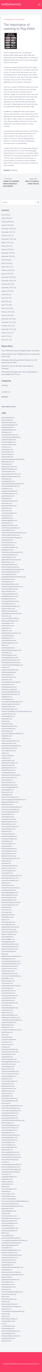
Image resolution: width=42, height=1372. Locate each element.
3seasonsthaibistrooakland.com (12, 733)
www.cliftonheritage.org (10, 1159)
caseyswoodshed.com (9, 1022)
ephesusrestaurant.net (9, 1221)
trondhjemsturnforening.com (11, 1243)
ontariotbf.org (6, 479)
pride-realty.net (7, 1277)
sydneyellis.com (7, 697)
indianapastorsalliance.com (11, 1017)
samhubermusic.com (8, 1338)
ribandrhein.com (7, 719)
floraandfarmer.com (8, 579)
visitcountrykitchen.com (10, 932)
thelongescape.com (8, 922)
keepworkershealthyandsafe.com (13, 484)
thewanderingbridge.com (10, 893)
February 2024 (6, 270)
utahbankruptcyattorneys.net (12, 613)
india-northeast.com (8, 591)
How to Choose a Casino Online (32, 181)
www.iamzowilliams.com (10, 1204)
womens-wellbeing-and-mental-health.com (17, 711)
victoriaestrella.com (8, 993)
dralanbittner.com (8, 638)
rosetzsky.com (6, 861)
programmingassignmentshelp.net (13, 459)
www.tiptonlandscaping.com (11, 1169)
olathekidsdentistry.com (10, 657)
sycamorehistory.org (8, 1196)
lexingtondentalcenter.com (11, 694)
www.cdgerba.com (8, 1235)
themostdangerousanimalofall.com (14, 799)
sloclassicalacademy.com (10, 812)
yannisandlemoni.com (9, 640)
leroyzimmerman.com (9, 1294)
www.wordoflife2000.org (10, 618)
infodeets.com (6, 432)
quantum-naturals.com (9, 1253)
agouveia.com (6, 1309)
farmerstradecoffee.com (10, 1074)
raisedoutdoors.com (8, 608)
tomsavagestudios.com (10, 709)
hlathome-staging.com (9, 689)
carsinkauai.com (7, 1270)
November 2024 (7, 256)
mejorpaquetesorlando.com (11, 662)
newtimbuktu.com (8, 452)
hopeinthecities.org (8, 765)
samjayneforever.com (9, 1260)
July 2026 (5, 215)
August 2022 (6, 333)
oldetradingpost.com (9, 557)
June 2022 (5, 340)
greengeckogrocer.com (9, 687)
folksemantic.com (8, 626)
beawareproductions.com (10, 878)
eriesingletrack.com (8, 648)
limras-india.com (7, 420)
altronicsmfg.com (8, 454)
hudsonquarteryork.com (10, 1230)
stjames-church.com (8, 868)
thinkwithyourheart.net (9, 611)
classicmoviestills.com (9, 777)
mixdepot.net (6, 1191)
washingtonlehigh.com (9, 1177)
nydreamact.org (7, 489)
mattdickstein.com (8, 1084)
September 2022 (7, 329)
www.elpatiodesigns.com (10, 1228)
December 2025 (7, 229)
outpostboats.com (8, 760)
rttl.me (4, 1324)
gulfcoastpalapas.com (9, 1059)
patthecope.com (7, 1032)
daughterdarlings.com (9, 430)
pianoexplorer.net (7, 1208)
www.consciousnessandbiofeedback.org (15, 1201)
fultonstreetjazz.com (9, 542)
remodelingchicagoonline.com (12, 1164)
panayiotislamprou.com (9, 525)
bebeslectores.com (8, 562)
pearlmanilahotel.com (9, 506)
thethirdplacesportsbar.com (11, 1218)
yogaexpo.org (6, 738)
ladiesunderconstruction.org (11, 560)
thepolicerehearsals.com (10, 802)
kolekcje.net (6, 721)
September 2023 (7, 288)
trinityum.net (6, 1213)
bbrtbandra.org (7, 498)
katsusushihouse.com (9, 853)
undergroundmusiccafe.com (11, 1336)
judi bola (5, 397)
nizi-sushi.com (6, 910)
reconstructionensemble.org (11, 976)
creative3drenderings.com (10, 1071)
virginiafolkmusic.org (8, 714)
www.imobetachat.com (9, 1081)
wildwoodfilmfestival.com (11, 535)
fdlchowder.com (7, 1150)
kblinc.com (5, 645)
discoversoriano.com (8, 782)
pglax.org (5, 954)
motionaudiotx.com (8, 1321)
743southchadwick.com (10, 589)
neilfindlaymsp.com (8, 1000)
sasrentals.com (7, 680)
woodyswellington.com (10, 1223)
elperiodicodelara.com (9, 422)
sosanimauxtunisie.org (9, 513)
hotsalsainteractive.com (10, 435)
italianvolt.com (7, 631)
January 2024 (6, 274)
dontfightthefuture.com (10, 596)
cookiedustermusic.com (9, 973)
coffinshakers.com (8, 885)
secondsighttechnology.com (11, 682)
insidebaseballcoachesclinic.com (12, 1267)
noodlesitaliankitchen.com (10, 486)
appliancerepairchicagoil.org (11, 476)
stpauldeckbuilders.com (10, 1137)
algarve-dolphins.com (9, 934)
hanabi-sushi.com (7, 1181)
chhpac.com (5, 1316)
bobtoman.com (7, 511)
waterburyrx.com (7, 1010)
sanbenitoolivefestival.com (11, 775)
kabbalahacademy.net (9, 672)
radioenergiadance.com (9, 520)
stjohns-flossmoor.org (9, 968)
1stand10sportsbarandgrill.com (12, 665)
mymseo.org (6, 1314)
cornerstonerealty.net (9, 1199)
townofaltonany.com (9, 951)
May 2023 (5, 301)
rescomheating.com (8, 1326)
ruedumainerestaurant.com (11, 858)
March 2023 (6, 308)
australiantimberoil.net (9, 564)
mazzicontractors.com (9, 1216)
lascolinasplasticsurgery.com (11, 1157)
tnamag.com (6, 1047)
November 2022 (7, 322)
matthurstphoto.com (9, 1262)
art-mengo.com (7, 912)
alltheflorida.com (7, 1265)
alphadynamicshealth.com (10, 1279)
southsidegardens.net (9, 1211)
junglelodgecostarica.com (10, 927)
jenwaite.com (6, 1289)
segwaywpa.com (7, 1057)
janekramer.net (7, 907)
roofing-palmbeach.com (10, 594)
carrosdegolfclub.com (9, 574)
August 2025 (6, 242)
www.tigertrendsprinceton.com (12, 1106)
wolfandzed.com (7, 1184)
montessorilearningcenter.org (12, 1255)
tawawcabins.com (8, 623)
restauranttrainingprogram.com (12, 702)
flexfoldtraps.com (8, 1123)
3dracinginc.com (7, 795)
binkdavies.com (7, 831)
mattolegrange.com (8, 924)
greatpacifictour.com (9, 990)
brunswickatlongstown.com (11, 902)
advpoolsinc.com (7, 1013)
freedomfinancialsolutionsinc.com (13, 1120)
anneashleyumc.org (8, 1133)
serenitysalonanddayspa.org (11, 437)
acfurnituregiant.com (9, 442)
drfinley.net (5, 1297)
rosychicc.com (6, 758)
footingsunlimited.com (9, 1140)
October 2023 (6, 284)
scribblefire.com (7, 736)
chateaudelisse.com (8, 530)
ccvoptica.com (6, 1174)
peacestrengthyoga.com (10, 1118)
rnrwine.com (6, 1301)
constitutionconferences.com (12, 1030)
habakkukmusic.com (8, 1091)
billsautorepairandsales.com (11, 1250)
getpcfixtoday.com (8, 496)
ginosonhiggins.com (8, 939)
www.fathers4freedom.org (11, 1108)
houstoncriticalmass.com (10, 797)
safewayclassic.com (8, 471)
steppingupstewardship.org (11, 1172)
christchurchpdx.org (8, 834)
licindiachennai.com (8, 427)
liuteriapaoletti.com (8, 959)
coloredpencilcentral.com (10, 601)
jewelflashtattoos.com (9, 493)
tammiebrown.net (8, 917)
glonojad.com (6, 863)
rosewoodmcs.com (8, 1194)
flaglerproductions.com (9, 822)
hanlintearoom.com (8, 1284)
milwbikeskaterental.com (10, 946)
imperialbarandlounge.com (10, 606)
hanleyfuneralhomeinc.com (11, 660)
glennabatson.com (8, 817)
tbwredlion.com (7, 1248)
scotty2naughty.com (9, 871)
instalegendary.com (8, 481)
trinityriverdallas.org (8, 728)
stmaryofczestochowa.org (11, 888)
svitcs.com (5, 1035)
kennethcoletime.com (9, 897)
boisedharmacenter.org (9, 748)
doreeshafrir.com (7, 873)
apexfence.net (6, 1341)
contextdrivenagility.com (10, 880)
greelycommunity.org (9, 856)
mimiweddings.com (8, 1328)
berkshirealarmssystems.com (11, 633)
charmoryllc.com (7, 792)
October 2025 (6, 235)
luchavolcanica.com (8, 981)
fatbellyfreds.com (8, 1226)
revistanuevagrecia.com (10, 866)
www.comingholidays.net (10, 787)
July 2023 (5, 294)
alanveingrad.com (7, 937)
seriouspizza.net (7, 1037)
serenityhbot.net (7, 1096)
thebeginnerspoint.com (9, 785)
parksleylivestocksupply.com (11, 746)
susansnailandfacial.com (10, 1101)
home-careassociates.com (10, 741)
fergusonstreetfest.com (10, 1257)
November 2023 (7, 281)
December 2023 (7, 277)
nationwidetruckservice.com (11, 986)
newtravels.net (7, 464)
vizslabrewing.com (8, 635)
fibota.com (5, 1233)
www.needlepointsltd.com (11, 1152)
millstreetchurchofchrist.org (11, 1272)
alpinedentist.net (7, 518)
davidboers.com (7, 1079)
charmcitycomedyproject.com (12, 875)
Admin (22, 19)
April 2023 (5, 305)
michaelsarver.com (8, 684)
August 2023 (6, 291)
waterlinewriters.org (8, 1064)
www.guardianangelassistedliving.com (14, 1240)
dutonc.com (6, 919)
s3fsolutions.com (8, 582)
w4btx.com (5, 667)
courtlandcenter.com (9, 998)
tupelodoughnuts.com (9, 655)
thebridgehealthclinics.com (11, 1062)
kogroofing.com (7, 515)
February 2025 (6, 249)
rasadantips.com (7, 449)
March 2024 (6, 267)
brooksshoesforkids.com (10, 1049)
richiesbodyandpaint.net (10, 425)
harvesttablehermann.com (11, 572)
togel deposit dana (9, 406)
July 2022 (5, 336)
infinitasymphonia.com (9, 848)
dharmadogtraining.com (10, 1319)
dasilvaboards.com (8, 814)
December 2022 (7, 319)
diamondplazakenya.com (10, 1245)
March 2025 (6, 246)
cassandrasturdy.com (9, 773)
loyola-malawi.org (8, 755)
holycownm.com (7, 983)
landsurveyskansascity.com (11, 1135)
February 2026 (6, 222)
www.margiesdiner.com (9, 1147)
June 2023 (5, 298)
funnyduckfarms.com (9, 1287)
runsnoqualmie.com (8, 1142)
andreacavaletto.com (9, 743)
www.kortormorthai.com (10, 1128)
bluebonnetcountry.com (10, 501)
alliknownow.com (7, 804)
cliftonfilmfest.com (8, 604)
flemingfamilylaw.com (9, 1299)
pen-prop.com (6, 1103)
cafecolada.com (7, 780)
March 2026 (6, 218)
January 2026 (6, 225)
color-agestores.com (9, 751)
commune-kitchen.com (9, 839)
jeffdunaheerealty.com (9, 1115)
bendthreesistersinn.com (10, 966)
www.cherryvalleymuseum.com (12, 552)
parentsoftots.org (8, 1069)
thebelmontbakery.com (9, 469)
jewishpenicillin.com (8, 706)
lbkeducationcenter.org (9, 726)
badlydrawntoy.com (8, 1086)
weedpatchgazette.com (10, 643)
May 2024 (5, 260)
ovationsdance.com (8, 716)
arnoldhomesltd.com (9, 599)
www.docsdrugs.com (8, 1145)
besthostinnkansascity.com (11, 1331)
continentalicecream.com (10, 826)
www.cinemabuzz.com (9, 1189)
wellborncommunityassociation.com (14, 533)
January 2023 (6, 315)
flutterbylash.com (8, 1282)
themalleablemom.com (10, 895)
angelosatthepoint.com (10, 1015)
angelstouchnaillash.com (10, 670)
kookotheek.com (7, 523)
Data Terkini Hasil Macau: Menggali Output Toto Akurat (20, 351)
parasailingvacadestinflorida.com (13, 1275)
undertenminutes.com (9, 444)
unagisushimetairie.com (9, 491)
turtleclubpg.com (7, 988)
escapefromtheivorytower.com (12, 586)
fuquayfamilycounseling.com (11, 1306)
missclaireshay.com (8, 417)
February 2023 (6, 312)
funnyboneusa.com (8, 971)
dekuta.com (5, 1186)
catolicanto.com (7, 724)
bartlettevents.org (8, 545)
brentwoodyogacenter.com (11, 1167)
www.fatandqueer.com (9, 1130)
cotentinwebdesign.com (10, 555)
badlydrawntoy (11, 4)
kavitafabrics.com (8, 978)
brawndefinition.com (8, 824)
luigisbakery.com (7, 1179)
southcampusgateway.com (11, 528)
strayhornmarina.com (9, 819)
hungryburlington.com (9, 900)
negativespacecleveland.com (11, 956)
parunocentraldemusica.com (11, 1238)
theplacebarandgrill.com (10, 1008)
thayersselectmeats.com (10, 1052)
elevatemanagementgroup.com (12, 1292)
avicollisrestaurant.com (10, 1003)
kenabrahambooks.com (9, 836)
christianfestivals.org (9, 929)
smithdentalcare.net (8, 1333)
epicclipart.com (7, 503)
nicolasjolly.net (7, 846)
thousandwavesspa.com (10, 995)
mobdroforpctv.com (8, 770)
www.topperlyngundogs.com (11, 1110)
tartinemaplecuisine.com (10, 905)
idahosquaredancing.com (10, 621)
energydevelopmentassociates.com (14, 577)
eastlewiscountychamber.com (12, 807)
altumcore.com (7, 1042)
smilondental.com (8, 675)
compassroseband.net (9, 1039)
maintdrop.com (7, 508)
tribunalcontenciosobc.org (10, 809)
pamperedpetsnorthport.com (11, 650)
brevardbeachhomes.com (10, 584)
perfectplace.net (7, 731)
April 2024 (5, 263)
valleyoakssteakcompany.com (12, 1020)
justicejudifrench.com (9, 890)
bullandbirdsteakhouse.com (11, 1155)
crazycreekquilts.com (9, 829)
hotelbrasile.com (7, 540)
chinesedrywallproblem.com (11, 964)
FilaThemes (36, 1364)
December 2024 (7, 253)
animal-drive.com (7, 1044)
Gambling (14, 170)
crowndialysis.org (7, 699)
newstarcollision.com (9, 677)
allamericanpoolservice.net (11, 704)
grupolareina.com (7, 550)
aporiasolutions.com (8, 1054)
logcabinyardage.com (9, 1076)
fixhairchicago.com (8, 1025)
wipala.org (5, 753)
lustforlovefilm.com (8, 844)
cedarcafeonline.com (9, 440)
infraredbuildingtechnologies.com (13, 569)
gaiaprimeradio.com (8, 915)
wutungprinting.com (8, 942)
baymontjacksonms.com (10, 949)
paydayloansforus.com (9, 466)
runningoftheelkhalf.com (10, 1113)
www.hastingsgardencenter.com (12, 1206)
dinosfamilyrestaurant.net (10, 567)
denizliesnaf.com (7, 1027)
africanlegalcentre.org (9, 851)
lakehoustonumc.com (9, 1088)
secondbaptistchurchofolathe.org (13, 1311)
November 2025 (7, 232)
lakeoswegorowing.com (10, 1304)
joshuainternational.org (9, 1098)
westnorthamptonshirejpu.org (12, 537)
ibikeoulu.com (6, 883)
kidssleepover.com (8, 462)
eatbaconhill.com (7, 457)
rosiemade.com (7, 653)
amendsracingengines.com (10, 1125)
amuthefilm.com (7, 841)
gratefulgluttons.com (9, 768)
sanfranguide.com (8, 790)
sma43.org (5, 1162)
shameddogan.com (8, 1066)
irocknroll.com (6, 616)
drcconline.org (6, 1005)
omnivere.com (6, 447)
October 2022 (6, 326)
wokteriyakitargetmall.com (11, 692)
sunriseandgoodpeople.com (11, 961)
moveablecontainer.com (10, 547)
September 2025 (7, 239)
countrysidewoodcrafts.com (11, 474)
